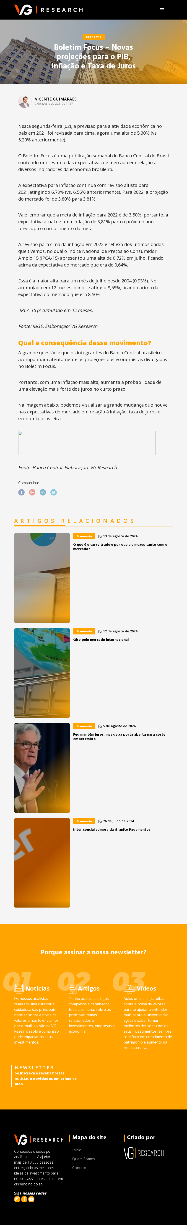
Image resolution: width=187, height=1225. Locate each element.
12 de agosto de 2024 (119, 631)
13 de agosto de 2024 (119, 536)
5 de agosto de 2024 (118, 726)
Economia (93, 37)
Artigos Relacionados (75, 521)
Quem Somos (83, 1158)
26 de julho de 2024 (118, 821)
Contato (79, 1167)
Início (76, 1149)
